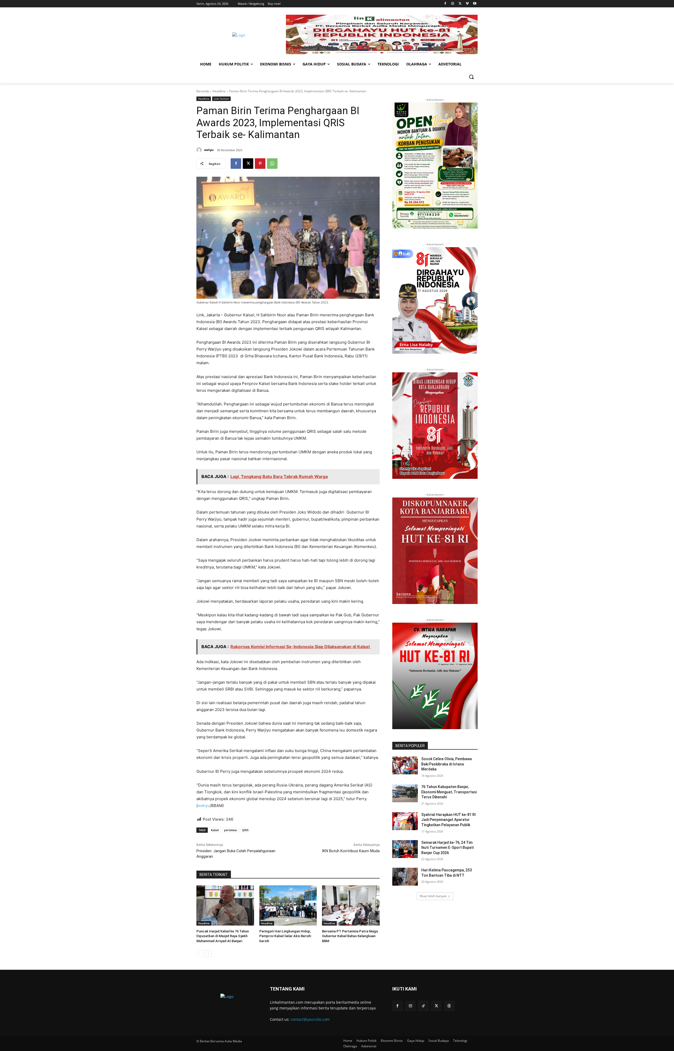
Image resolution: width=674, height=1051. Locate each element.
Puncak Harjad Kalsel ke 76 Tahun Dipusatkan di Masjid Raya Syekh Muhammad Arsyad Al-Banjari (222, 936)
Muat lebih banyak (433, 896)
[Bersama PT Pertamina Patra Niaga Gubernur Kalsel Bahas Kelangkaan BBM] (351, 905)
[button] (471, 76)
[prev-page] (199, 953)
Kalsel (215, 830)
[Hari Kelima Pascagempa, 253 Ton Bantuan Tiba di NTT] (405, 877)
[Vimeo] (467, 4)
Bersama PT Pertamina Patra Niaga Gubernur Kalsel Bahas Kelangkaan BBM (350, 936)
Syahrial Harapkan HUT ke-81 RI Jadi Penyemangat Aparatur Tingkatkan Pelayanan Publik (448, 820)
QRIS (245, 830)
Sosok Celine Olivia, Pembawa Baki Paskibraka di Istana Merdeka (446, 764)
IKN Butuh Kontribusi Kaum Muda (351, 851)
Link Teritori (221, 98)
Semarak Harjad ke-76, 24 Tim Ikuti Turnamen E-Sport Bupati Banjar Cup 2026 (447, 847)
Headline (219, 91)
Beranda (202, 91)
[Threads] (449, 1006)
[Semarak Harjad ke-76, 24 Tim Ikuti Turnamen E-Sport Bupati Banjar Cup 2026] (405, 849)
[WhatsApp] (272, 163)
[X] (460, 4)
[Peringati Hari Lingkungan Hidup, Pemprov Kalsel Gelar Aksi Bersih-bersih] (288, 905)
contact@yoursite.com (310, 1019)
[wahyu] (199, 150)
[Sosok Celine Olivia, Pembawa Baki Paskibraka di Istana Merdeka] (405, 765)
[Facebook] (445, 4)
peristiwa (230, 830)
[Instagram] (453, 4)
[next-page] (208, 953)
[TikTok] (423, 1006)
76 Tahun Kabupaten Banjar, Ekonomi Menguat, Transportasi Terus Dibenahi (449, 792)
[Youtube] (475, 4)
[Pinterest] (260, 163)
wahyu (209, 150)
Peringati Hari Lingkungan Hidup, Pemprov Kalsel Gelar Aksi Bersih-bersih (285, 936)
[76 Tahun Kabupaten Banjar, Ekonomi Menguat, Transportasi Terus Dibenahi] (405, 793)
